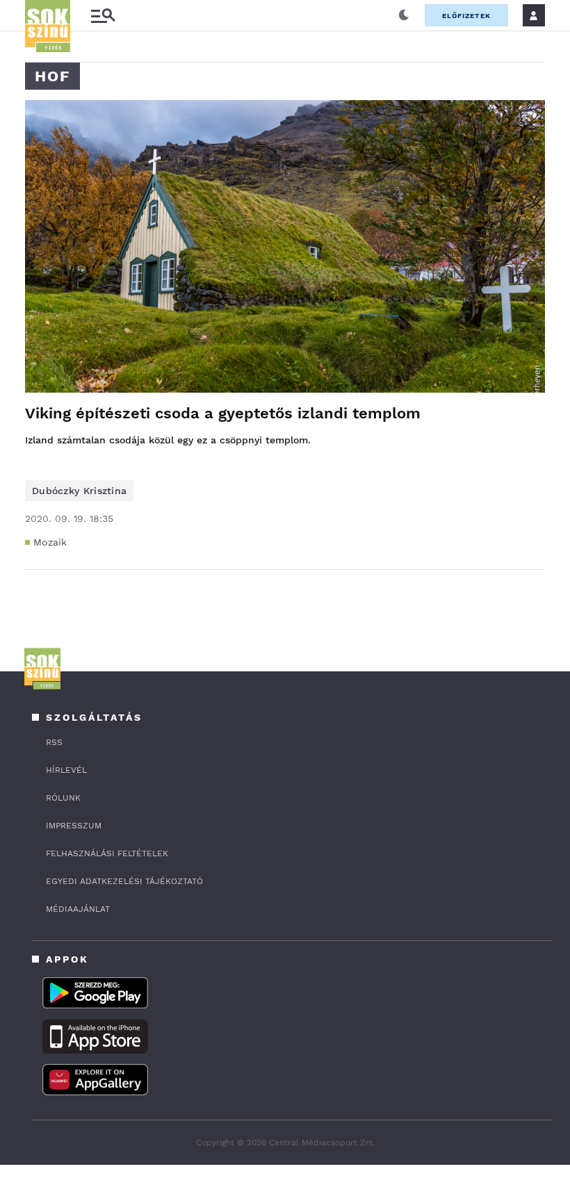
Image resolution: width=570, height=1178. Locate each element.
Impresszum (73, 826)
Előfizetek (466, 15)
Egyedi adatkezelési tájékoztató (124, 881)
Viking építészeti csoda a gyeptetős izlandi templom (223, 413)
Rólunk (63, 798)
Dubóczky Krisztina (79, 490)
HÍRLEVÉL (66, 770)
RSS (54, 742)
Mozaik (50, 542)
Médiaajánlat (78, 909)
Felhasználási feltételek (107, 853)
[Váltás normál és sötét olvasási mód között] (404, 15)
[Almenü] (103, 15)
